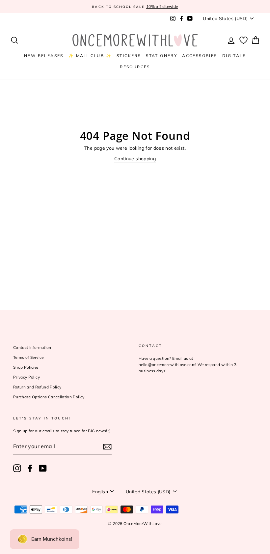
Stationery (161, 55)
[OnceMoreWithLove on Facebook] (30, 468)
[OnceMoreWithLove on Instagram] (17, 468)
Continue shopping (135, 159)
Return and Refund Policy (37, 387)
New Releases (44, 55)
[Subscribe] (107, 447)
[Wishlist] (243, 40)
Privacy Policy (26, 377)
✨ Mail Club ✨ (90, 55)
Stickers (129, 55)
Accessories (199, 55)
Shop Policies (26, 367)
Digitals (234, 55)
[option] (135, 6)
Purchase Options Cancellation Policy (49, 396)
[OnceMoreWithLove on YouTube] (43, 468)
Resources (135, 66)
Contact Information (32, 347)
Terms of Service (28, 357)
